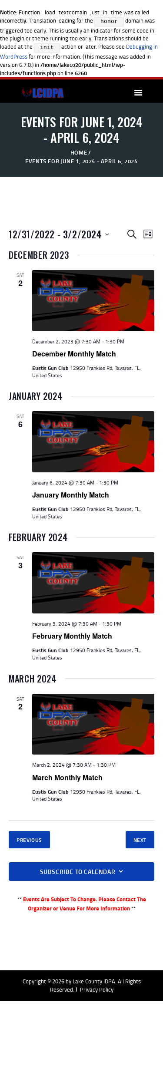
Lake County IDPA (94, 981)
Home (78, 152)
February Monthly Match (72, 636)
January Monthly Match (70, 495)
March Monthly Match (67, 777)
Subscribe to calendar (78, 871)
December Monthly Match (74, 354)
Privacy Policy (96, 989)
